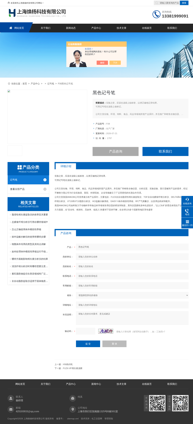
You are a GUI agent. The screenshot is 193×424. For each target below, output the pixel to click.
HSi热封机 (68, 364)
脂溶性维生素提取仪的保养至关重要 (30, 214)
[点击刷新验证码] (105, 331)
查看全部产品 (17, 189)
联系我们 (172, 28)
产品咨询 (115, 151)
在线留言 (147, 28)
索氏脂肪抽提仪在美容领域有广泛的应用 (30, 273)
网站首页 (19, 28)
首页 (24, 83)
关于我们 (45, 28)
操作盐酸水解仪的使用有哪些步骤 (29, 236)
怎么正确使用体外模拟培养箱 (26, 229)
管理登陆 (108, 418)
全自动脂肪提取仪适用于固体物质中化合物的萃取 (30, 281)
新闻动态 (71, 28)
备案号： (60, 418)
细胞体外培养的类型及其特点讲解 (29, 244)
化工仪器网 (97, 418)
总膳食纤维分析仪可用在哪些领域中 (30, 222)
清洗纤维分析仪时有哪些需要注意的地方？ (30, 266)
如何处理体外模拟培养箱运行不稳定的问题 (30, 251)
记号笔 (50, 83)
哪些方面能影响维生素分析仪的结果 (30, 259)
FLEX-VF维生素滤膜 (72, 368)
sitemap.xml (73, 418)
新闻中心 (96, 384)
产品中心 (96, 28)
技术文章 (121, 28)
